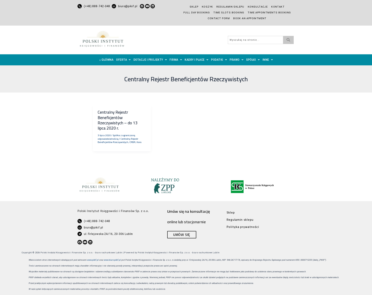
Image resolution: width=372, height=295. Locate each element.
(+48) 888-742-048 (97, 6)
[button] (123, 59)
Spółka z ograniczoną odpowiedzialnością (116, 137)
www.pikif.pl (93, 260)
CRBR (132, 142)
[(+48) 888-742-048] (80, 6)
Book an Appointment (250, 18)
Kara (139, 142)
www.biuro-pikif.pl (112, 260)
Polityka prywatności (243, 227)
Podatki (217, 59)
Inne (266, 59)
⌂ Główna (106, 59)
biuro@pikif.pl (127, 6)
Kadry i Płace (195, 59)
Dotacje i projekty (148, 59)
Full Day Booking (196, 12)
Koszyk (207, 6)
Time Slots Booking (228, 12)
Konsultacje (258, 6)
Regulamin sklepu (230, 6)
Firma (174, 59)
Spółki (251, 59)
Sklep (194, 6)
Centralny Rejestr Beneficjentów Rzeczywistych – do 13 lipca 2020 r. (118, 120)
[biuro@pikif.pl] (114, 6)
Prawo (235, 59)
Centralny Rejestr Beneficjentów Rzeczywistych (118, 140)
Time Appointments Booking (269, 12)
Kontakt (278, 6)
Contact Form (219, 18)
